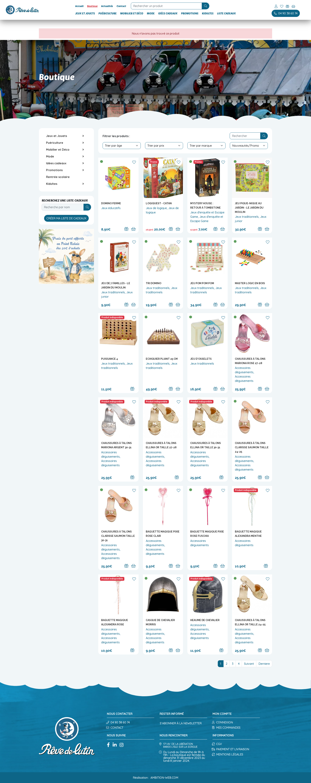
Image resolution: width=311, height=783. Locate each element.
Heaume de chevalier (205, 620)
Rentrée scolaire (58, 177)
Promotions (189, 13)
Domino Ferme (111, 203)
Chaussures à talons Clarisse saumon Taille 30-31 (118, 536)
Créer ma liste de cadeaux (66, 218)
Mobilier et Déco (131, 13)
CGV (219, 744)
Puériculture (107, 13)
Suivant (249, 663)
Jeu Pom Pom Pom (202, 283)
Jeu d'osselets (201, 358)
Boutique (92, 6)
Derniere (264, 663)
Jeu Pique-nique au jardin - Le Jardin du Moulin (249, 207)
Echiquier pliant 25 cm (162, 358)
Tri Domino (153, 283)
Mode (151, 13)
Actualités (107, 6)
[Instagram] (121, 745)
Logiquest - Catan (159, 203)
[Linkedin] (115, 745)
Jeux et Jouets (85, 13)
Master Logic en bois (250, 283)
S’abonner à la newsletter (181, 723)
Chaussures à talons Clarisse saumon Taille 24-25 (252, 447)
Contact (121, 6)
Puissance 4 (109, 358)
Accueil (79, 6)
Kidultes (207, 13)
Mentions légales (229, 754)
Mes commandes (228, 727)
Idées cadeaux (167, 13)
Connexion (224, 722)
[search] (205, 6)
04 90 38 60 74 (120, 722)
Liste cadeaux (226, 13)
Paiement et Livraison (232, 749)
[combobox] (167, 6)
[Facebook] (108, 745)
